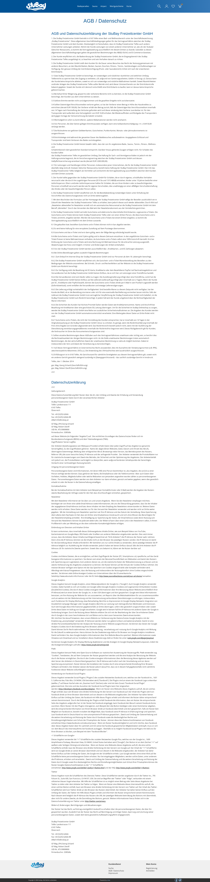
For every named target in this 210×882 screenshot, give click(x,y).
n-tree (108, 880)
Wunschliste (173, 6)
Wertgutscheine (116, 6)
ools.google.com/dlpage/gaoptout (141, 638)
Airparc (104, 6)
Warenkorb (181, 4)
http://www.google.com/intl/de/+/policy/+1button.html (83, 768)
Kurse (129, 6)
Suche (111, 868)
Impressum (113, 873)
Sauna (94, 6)
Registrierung (151, 868)
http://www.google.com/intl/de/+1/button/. (133, 768)
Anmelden (150, 871)
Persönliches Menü (166, 6)
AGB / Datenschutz (116, 871)
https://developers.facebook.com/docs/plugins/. (77, 689)
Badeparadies (83, 6)
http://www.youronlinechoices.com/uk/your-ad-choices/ (120, 576)
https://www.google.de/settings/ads (95, 645)
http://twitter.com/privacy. (95, 801)
